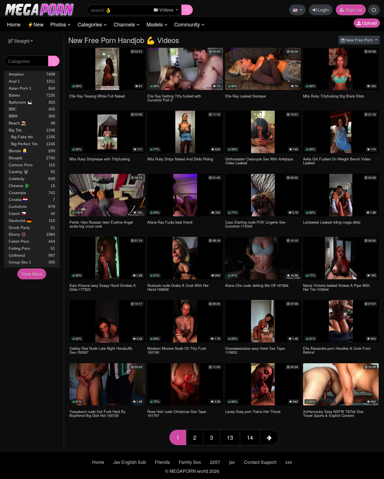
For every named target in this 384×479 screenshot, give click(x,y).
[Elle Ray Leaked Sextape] (263, 69)
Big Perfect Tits (32, 144)
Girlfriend (32, 255)
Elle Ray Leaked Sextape (245, 96)
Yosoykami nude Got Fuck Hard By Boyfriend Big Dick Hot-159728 (97, 413)
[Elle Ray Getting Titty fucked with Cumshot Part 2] (185, 69)
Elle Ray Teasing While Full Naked (97, 96)
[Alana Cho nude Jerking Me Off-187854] (263, 258)
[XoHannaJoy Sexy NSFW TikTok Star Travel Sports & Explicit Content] (341, 384)
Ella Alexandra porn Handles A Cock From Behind (337, 350)
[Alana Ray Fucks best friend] (185, 195)
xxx (288, 462)
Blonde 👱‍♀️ (32, 151)
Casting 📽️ (32, 171)
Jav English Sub (129, 462)
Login (323, 9)
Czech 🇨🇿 (32, 213)
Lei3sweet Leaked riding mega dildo (331, 222)
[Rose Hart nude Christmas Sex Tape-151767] (185, 384)
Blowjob (32, 158)
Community (187, 24)
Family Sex (190, 462)
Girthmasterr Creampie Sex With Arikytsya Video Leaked (259, 160)
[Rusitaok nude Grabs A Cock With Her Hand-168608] (185, 258)
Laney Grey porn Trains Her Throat (253, 411)
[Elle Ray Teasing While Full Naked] (107, 69)
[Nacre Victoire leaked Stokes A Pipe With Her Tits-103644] (341, 258)
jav (232, 462)
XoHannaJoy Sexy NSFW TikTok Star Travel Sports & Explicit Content (333, 413)
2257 (215, 462)
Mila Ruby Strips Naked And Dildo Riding (180, 159)
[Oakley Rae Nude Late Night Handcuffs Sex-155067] (107, 321)
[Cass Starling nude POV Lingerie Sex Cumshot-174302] (263, 195)
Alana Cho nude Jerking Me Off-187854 (256, 285)
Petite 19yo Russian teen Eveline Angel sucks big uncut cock (101, 224)
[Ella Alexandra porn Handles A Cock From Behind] (341, 321)
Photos (58, 24)
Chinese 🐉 (32, 185)
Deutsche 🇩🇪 (32, 220)
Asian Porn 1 (32, 88)
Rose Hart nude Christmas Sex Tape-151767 (177, 413)
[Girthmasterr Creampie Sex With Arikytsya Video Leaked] (263, 132)
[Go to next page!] (269, 437)
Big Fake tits (32, 137)
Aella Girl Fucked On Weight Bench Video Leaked (337, 160)
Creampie (32, 192)
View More (31, 274)
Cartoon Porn (32, 165)
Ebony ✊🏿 (32, 234)
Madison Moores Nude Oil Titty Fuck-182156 (177, 350)
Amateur (32, 74)
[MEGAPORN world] (39, 9)
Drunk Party (32, 227)
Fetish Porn (32, 241)
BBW (32, 116)
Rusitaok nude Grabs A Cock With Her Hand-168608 (178, 287)
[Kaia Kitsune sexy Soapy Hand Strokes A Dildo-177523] (107, 258)
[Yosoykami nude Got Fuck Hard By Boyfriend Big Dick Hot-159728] (107, 384)
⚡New (35, 24)
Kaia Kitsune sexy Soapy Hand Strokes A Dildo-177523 (102, 287)
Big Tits (32, 130)
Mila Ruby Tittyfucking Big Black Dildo (333, 96)
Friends (162, 462)
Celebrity (32, 178)
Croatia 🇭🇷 (32, 199)
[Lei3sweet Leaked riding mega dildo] (341, 195)
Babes (32, 95)
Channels (125, 24)
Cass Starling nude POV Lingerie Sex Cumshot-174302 (255, 224)
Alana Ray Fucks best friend (169, 222)
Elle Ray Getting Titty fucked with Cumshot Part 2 (174, 98)
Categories (90, 24)
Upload (369, 23)
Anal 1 (32, 81)
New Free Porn (359, 40)
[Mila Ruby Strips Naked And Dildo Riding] (185, 132)
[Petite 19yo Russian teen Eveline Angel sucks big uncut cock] (107, 195)
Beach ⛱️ (32, 123)
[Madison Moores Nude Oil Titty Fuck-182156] (185, 321)
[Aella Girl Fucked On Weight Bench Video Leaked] (341, 132)
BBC (32, 109)
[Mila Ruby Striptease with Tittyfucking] (107, 132)
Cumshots (32, 206)
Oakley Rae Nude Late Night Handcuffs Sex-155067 (100, 350)
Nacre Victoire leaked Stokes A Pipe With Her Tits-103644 (336, 287)
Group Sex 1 (32, 262)
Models (155, 24)
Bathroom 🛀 (32, 102)
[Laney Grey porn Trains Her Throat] (263, 384)
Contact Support (260, 462)
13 (230, 437)
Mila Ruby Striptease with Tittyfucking (99, 159)
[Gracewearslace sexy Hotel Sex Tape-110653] (263, 321)
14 (250, 437)
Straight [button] (21, 41)
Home (14, 24)
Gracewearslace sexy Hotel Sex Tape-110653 (255, 350)
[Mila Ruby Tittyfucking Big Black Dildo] (341, 69)
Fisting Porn (32, 248)
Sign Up (353, 9)
